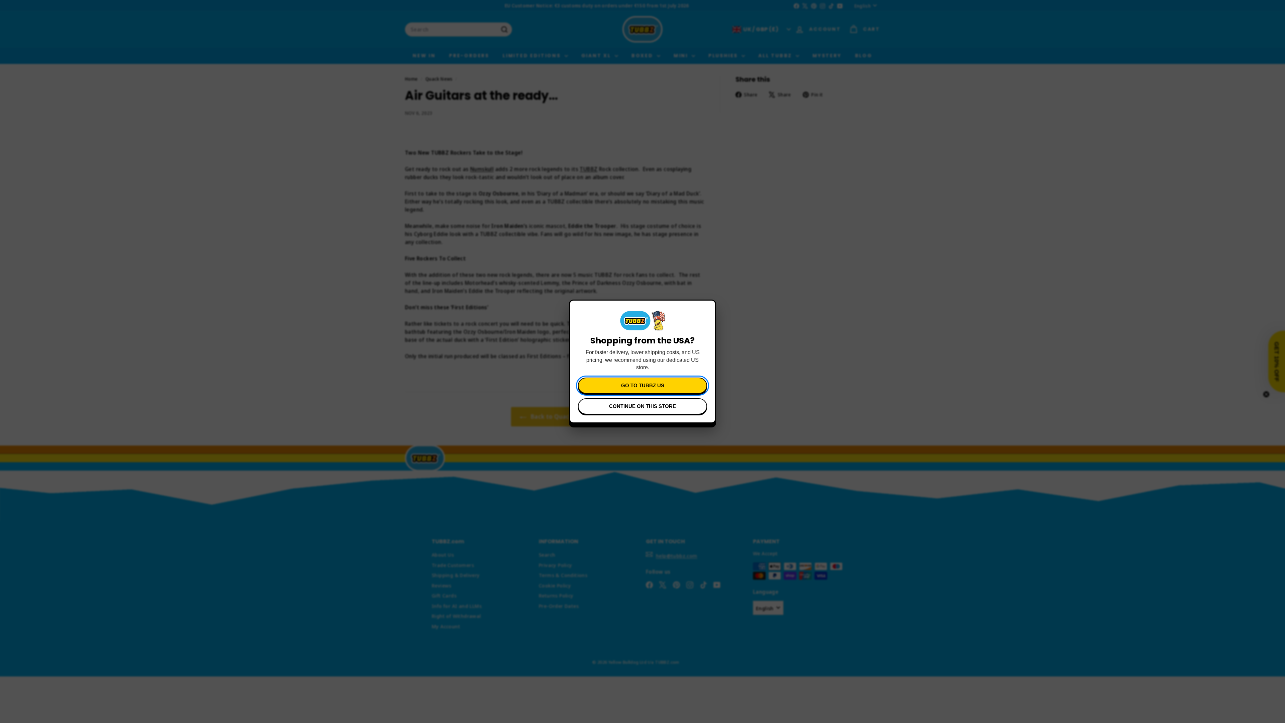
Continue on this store (642, 406)
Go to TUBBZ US (642, 385)
